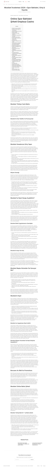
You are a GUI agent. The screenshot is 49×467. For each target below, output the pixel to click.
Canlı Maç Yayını (14, 63)
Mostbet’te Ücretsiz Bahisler (16, 59)
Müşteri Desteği (14, 32)
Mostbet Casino (14, 54)
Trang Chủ (20, 1)
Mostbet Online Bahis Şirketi (16, 45)
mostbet (18, 101)
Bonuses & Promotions (15, 44)
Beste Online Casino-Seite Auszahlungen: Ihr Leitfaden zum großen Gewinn (23, 444)
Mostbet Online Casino (15, 64)
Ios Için (13, 62)
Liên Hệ (29, 1)
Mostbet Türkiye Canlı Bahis (16, 28)
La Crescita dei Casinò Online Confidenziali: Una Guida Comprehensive (37, 444)
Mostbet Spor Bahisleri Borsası (16, 66)
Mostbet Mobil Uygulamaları (16, 65)
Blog (26, 1)
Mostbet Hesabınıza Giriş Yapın (17, 31)
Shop (23, 1)
